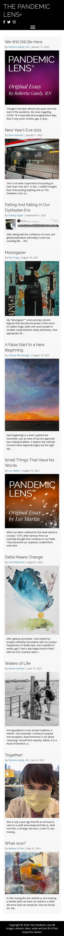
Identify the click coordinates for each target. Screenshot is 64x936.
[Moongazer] (32, 293)
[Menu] (33, 27)
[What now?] (32, 876)
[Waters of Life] (32, 703)
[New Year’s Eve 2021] (32, 162)
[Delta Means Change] (32, 605)
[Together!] (32, 794)
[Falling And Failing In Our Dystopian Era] (32, 223)
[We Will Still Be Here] (32, 81)
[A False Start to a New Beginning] (32, 396)
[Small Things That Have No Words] (32, 503)
